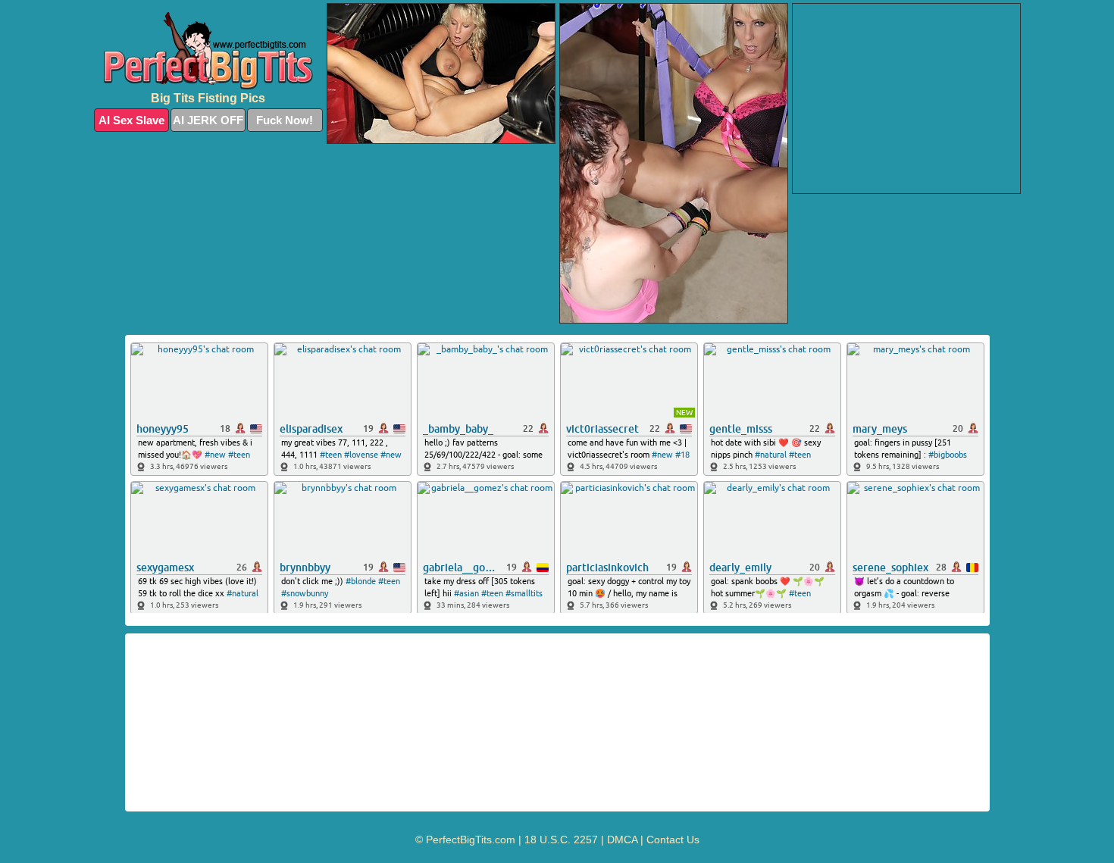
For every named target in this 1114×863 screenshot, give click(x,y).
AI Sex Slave (131, 120)
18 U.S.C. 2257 (561, 839)
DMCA (622, 839)
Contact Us (672, 839)
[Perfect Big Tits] (208, 50)
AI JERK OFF (208, 120)
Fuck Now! (284, 120)
